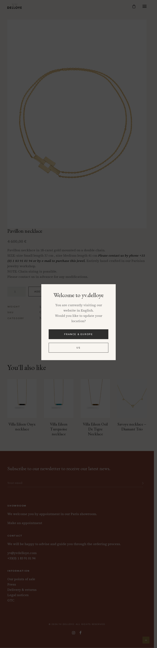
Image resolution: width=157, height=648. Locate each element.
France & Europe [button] (78, 334)
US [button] (78, 347)
